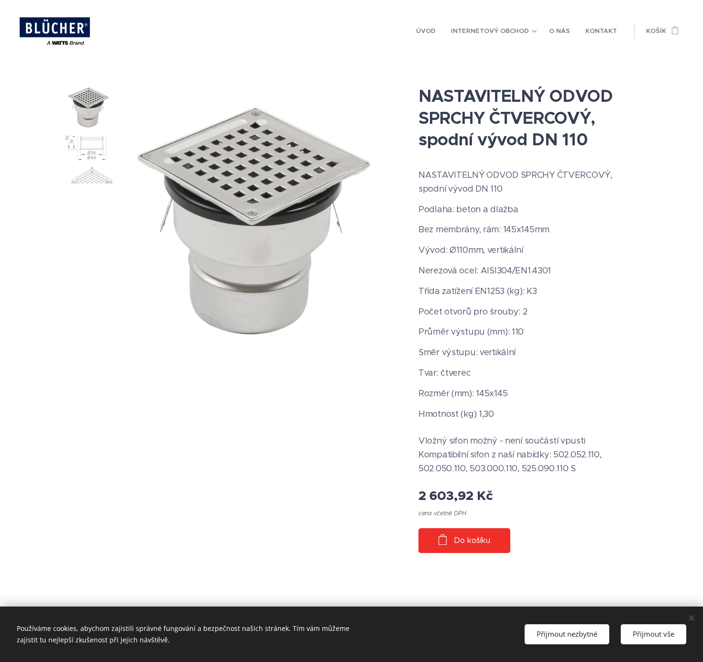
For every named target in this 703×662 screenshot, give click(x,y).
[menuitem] (428, 31)
